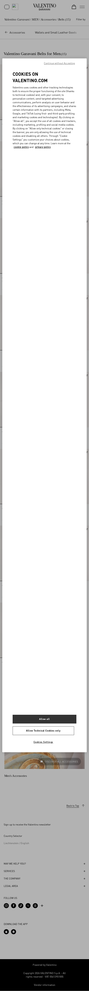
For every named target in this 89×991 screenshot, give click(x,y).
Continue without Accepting (59, 63)
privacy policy (43, 147)
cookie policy (21, 147)
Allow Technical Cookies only (43, 730)
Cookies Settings (43, 742)
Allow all (44, 719)
